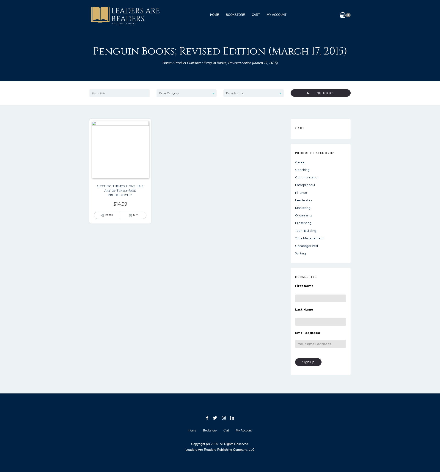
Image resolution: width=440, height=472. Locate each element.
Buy (135, 215)
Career (300, 162)
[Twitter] (215, 417)
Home (214, 14)
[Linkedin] (232, 417)
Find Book (322, 93)
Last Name (304, 309)
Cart (256, 14)
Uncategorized (306, 246)
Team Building (305, 230)
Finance (301, 192)
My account (276, 14)
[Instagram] (224, 417)
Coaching (302, 170)
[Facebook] (207, 417)
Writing (300, 253)
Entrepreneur (305, 185)
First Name (304, 286)
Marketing (303, 208)
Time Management (309, 238)
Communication (307, 177)
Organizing (303, 215)
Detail (109, 215)
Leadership (303, 200)
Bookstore (235, 14)
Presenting (303, 223)
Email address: (307, 333)
